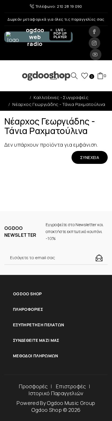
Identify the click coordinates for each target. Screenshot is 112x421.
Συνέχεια (89, 157)
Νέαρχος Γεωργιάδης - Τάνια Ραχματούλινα (58, 104)
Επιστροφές (71, 386)
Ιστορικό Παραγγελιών (55, 393)
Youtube (95, 54)
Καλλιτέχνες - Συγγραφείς (61, 97)
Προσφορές (33, 386)
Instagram (94, 43)
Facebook (94, 31)
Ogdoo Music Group (71, 402)
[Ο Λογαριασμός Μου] (55, 75)
